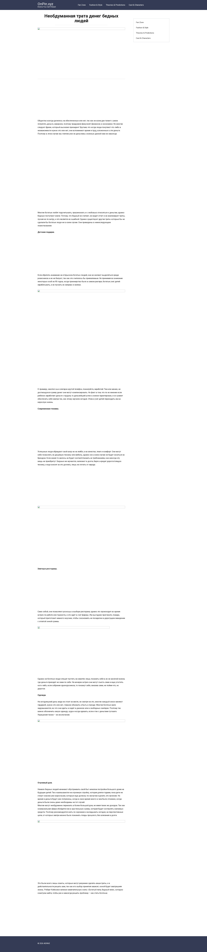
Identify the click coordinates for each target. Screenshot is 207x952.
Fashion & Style (95, 5)
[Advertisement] (81, 99)
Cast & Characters (136, 5)
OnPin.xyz (45, 4)
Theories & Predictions (115, 5)
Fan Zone (82, 5)
